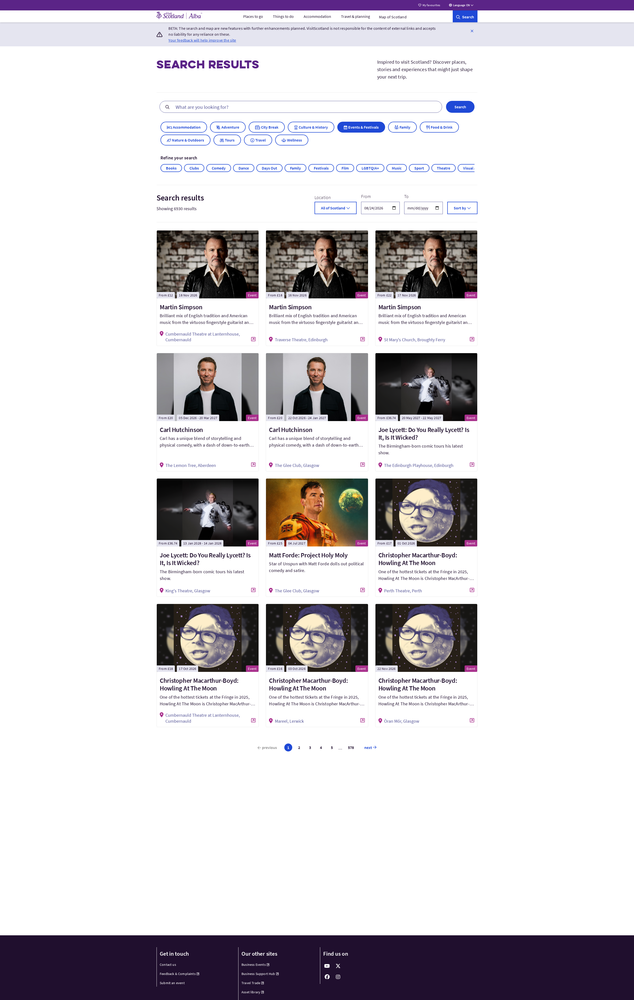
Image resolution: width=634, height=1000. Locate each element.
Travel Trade (250, 983)
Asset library (250, 992)
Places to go (253, 16)
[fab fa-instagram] (338, 977)
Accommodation (317, 16)
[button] (472, 30)
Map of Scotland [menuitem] (393, 16)
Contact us (168, 964)
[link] (465, 16)
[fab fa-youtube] (327, 966)
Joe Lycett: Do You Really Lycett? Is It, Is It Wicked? (423, 433)
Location (323, 197)
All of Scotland (333, 207)
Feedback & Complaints (178, 973)
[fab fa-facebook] (327, 977)
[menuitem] (253, 16)
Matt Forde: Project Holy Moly (308, 555)
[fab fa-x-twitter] (338, 966)
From (366, 196)
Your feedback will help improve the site (202, 40)
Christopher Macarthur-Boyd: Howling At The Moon (417, 559)
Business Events (253, 964)
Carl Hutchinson (181, 430)
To (406, 196)
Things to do (283, 16)
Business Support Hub (258, 973)
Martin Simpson (181, 307)
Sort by (460, 207)
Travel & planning (355, 16)
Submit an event (172, 983)
